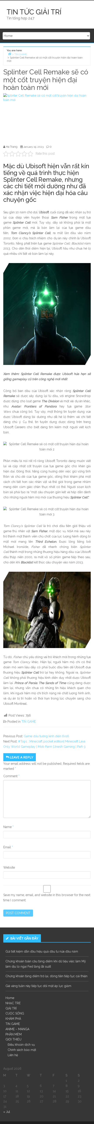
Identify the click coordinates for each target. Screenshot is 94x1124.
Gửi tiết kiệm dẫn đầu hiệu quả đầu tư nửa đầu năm (41, 951)
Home (9, 998)
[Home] (9, 54)
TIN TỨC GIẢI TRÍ (34, 12)
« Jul (6, 1112)
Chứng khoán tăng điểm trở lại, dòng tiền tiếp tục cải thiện (46, 976)
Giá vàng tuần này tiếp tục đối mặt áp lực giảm (38, 986)
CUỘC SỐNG (14, 1013)
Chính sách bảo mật (22, 1050)
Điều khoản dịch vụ (21, 1044)
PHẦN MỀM (13, 1034)
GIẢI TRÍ (11, 1008)
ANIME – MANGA (17, 1029)
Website (9, 867)
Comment (11, 776)
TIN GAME (28, 721)
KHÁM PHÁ (13, 1018)
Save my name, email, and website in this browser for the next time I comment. (46, 897)
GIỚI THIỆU (13, 1039)
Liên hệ (13, 1055)
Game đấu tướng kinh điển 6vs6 (46, 736)
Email (8, 847)
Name (8, 827)
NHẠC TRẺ (13, 1003)
